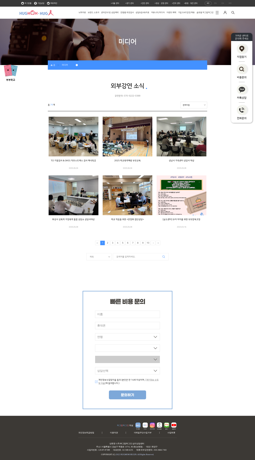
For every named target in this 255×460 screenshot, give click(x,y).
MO (230, 3)
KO (208, 3)
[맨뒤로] (158, 243)
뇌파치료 (82, 12)
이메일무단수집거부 (143, 433)
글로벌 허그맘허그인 (205, 12)
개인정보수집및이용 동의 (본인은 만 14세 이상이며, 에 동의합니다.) (128, 382)
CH (222, 3)
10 (148, 243)
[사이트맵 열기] (217, 12)
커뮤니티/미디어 (158, 12)
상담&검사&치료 (142, 12)
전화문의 (241, 118)
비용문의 (241, 77)
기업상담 (40, 3)
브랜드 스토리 (93, 12)
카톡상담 (241, 97)
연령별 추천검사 (127, 12)
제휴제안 (53, 3)
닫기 (16, 61)
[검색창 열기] (233, 12)
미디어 (65, 65)
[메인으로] (36, 13)
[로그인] (225, 12)
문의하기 (127, 395)
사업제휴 (171, 433)
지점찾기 (241, 56)
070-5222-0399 (132, 96)
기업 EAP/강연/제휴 (186, 12)
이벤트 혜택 (171, 12)
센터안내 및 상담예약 (110, 12)
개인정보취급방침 (86, 433)
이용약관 (114, 433)
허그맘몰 (28, 3)
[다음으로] (153, 243)
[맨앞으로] (97, 243)
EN (215, 3)
